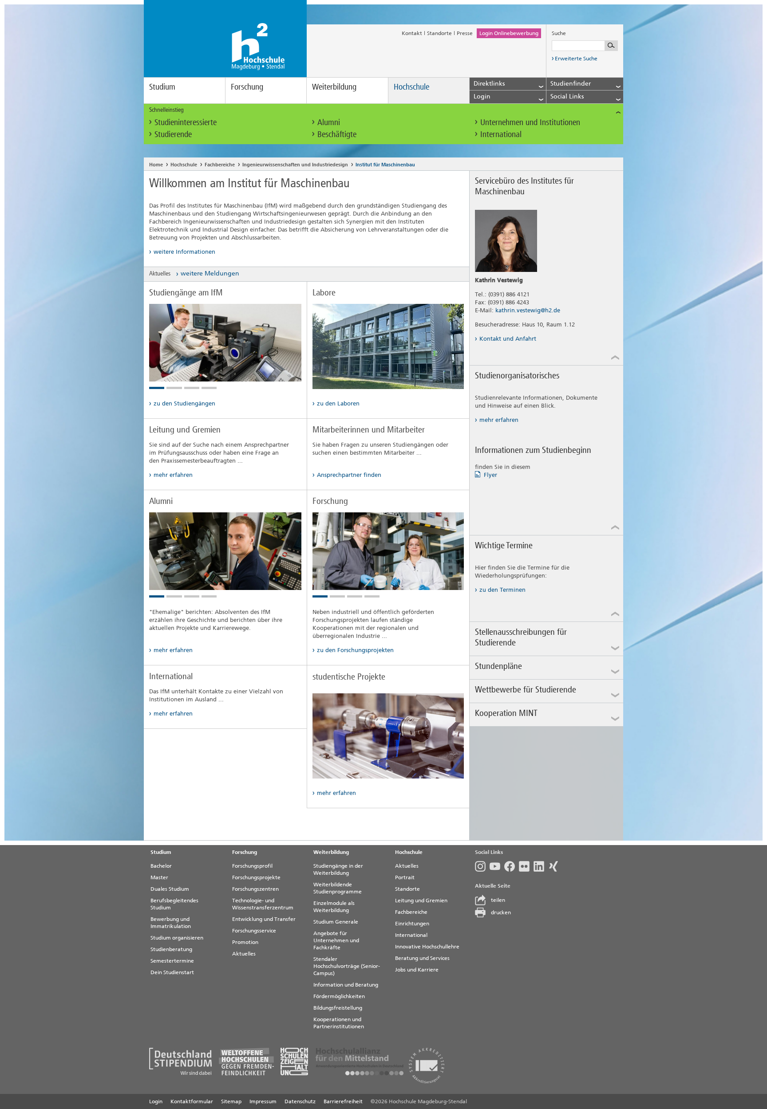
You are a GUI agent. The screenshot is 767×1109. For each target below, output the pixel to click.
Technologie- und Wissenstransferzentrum (262, 904)
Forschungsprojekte (256, 877)
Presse (465, 33)
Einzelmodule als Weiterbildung (334, 906)
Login (155, 1101)
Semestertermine (172, 961)
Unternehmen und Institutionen (530, 122)
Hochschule (411, 87)
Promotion (245, 942)
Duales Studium (169, 889)
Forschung (247, 87)
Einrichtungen (412, 923)
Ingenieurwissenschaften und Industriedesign (295, 165)
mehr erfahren (173, 475)
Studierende (173, 134)
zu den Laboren (338, 403)
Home (156, 165)
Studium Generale (335, 922)
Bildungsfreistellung (337, 1008)
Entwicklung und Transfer (264, 919)
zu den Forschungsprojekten (355, 650)
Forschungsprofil (252, 866)
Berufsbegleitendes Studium (174, 904)
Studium (162, 87)
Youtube (497, 866)
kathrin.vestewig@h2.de (527, 310)
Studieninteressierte (185, 122)
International (501, 134)
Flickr (526, 866)
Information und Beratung (345, 985)
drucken (501, 912)
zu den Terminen (502, 589)
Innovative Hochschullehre (427, 947)
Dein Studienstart (172, 972)
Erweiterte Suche (576, 58)
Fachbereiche (220, 165)
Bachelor (161, 866)
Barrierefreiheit (343, 1101)
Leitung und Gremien (421, 900)
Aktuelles (244, 954)
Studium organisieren (176, 938)
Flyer (490, 475)
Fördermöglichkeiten (339, 996)
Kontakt (412, 33)
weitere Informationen (184, 251)
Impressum (263, 1101)
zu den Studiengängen (184, 403)
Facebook (511, 866)
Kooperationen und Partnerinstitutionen (338, 1023)
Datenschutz (300, 1101)
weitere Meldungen (210, 273)
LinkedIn (541, 866)
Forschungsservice (254, 931)
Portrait (405, 877)
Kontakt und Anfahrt (507, 338)
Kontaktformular (191, 1101)
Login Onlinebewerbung (508, 33)
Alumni (328, 122)
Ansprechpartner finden (349, 475)
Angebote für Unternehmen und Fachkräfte (336, 940)
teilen (498, 900)
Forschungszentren (255, 889)
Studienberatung (171, 949)
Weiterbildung (334, 87)
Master (159, 877)
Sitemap (231, 1101)
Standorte (439, 33)
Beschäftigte (336, 134)
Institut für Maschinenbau (385, 165)
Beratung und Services (422, 958)
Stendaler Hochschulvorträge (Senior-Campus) (346, 966)
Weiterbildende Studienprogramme (337, 888)
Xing (555, 866)
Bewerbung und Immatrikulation (170, 922)
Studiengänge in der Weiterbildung (338, 869)
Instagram (482, 866)
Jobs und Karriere (417, 970)
